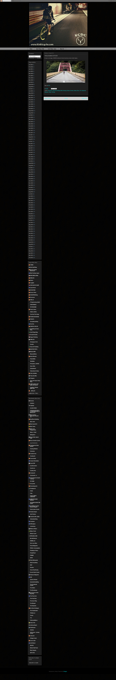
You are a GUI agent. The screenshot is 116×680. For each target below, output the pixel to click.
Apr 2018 (31, 121)
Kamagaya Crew (34, 341)
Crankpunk (32, 456)
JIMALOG (32, 339)
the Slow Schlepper (34, 608)
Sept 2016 (31, 163)
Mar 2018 (31, 123)
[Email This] (51, 88)
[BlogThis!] (52, 88)
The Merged (33, 603)
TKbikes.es (32, 613)
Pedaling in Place (34, 550)
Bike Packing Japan (34, 273)
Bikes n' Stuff (33, 432)
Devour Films (33, 292)
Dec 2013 (31, 235)
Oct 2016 (31, 161)
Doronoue (32, 297)
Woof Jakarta (33, 650)
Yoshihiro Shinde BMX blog (34, 388)
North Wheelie (33, 356)
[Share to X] (53, 88)
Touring (53, 92)
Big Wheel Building (34, 419)
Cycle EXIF (32, 463)
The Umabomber (34, 610)
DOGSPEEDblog (34, 294)
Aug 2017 (31, 139)
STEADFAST (33, 368)
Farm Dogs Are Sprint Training (35, 478)
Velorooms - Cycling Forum (34, 633)
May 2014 (31, 224)
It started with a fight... (35, 516)
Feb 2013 (31, 257)
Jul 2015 (31, 193)
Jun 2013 (31, 248)
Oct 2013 (31, 240)
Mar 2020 (31, 73)
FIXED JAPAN (33, 311)
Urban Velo (32, 622)
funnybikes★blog (34, 321)
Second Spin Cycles (34, 572)
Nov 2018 (31, 106)
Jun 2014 (31, 222)
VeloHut (32, 629)
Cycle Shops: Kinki (40, 49)
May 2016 (31, 172)
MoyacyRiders (33, 354)
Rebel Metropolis (34, 560)
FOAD (31, 490)
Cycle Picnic (33, 287)
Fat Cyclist (32, 483)
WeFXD (32, 645)
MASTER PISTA (33, 349)
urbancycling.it (33, 625)
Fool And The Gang (34, 314)
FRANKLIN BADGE (34, 316)
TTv (31, 617)
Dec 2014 (31, 209)
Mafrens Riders (33, 528)
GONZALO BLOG (34, 326)
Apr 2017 (31, 147)
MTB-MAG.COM (33, 535)
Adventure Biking (56, 90)
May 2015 (31, 198)
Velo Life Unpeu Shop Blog (35, 381)
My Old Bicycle (33, 538)
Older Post (84, 98)
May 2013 (31, 250)
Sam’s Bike (32, 366)
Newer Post (48, 98)
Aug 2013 (31, 244)
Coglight (32, 282)
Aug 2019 (31, 86)
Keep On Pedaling (34, 346)
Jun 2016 (31, 169)
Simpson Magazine (34, 574)
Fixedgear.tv (33, 488)
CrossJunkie (33, 458)
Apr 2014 (31, 226)
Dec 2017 (31, 130)
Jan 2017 (31, 154)
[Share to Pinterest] (56, 88)
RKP (31, 565)
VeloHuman (32, 627)
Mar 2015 (31, 202)
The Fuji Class (33, 598)
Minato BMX (33, 351)
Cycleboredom (33, 465)
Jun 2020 (31, 71)
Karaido (32, 344)
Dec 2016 (31, 156)
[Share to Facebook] (55, 88)
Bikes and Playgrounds (33, 429)
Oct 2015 (31, 187)
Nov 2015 (31, 185)
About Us (62, 49)
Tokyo (50, 92)
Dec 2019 (31, 77)
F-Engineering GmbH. (35, 302)
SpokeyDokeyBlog (34, 582)
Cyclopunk (32, 473)
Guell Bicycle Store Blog (34, 329)
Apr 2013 (31, 253)
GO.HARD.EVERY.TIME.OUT (35, 503)
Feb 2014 (31, 231)
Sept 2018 (31, 110)
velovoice (32, 635)
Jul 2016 (31, 167)
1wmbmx (32, 403)
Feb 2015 (31, 204)
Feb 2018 (31, 126)
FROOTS (32, 319)
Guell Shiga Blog (34, 332)
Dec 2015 (31, 183)
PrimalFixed (33, 552)
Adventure (50, 90)
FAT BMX (32, 481)
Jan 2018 (31, 128)
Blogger (65, 671)
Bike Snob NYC (33, 424)
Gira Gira (32, 323)
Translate (39, 57)
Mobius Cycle (33, 533)
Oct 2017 (31, 134)
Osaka (75, 90)
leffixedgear (32, 523)
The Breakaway (33, 590)
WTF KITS (32, 652)
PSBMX (32, 555)
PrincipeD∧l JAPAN (34, 363)
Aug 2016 (31, 165)
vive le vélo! (32, 640)
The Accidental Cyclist (33, 585)
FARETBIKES (33, 304)
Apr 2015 (31, 200)
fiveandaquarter (33, 486)
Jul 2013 (31, 246)
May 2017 (31, 145)
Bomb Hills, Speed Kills (34, 438)
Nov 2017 (31, 132)
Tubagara (32, 378)
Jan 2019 (31, 101)
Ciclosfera (32, 451)
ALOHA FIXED (33, 408)
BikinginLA (32, 434)
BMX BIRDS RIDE (34, 275)
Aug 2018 (31, 112)
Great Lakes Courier (34, 509)
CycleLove (32, 468)
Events (71, 90)
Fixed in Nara (33, 309)
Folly (31, 493)
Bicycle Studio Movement (33, 270)
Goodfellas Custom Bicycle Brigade (34, 506)
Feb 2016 (31, 178)
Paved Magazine (34, 545)
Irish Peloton (33, 514)
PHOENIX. (32, 361)
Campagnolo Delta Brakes (34, 446)
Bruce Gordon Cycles (35, 440)
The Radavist (33, 605)
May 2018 (31, 119)
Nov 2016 (31, 158)
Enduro (68, 90)
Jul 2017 (31, 141)
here (49, 85)
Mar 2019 (31, 97)
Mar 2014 (31, 229)
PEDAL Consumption (35, 548)
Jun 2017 (31, 143)
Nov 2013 (31, 237)
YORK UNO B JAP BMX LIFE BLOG (34, 385)
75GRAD (32, 405)
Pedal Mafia (32, 358)
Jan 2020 (31, 75)
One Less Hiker (33, 543)
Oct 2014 (31, 213)
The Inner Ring (33, 600)
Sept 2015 (31, 189)
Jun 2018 (31, 117)
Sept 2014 (31, 215)
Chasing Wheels (34, 448)
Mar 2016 (31, 176)
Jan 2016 (31, 180)
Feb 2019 (31, 99)
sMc (31, 577)
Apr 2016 (31, 174)
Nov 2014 (31, 211)
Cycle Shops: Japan (52, 49)
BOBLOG (32, 277)
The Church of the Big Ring (34, 593)
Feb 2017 (31, 152)
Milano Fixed (33, 531)
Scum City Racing (34, 569)
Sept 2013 (31, 242)
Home (31, 49)
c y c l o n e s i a (33, 442)
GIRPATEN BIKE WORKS (34, 500)
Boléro (31, 280)
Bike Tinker (32, 426)
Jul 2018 (31, 115)
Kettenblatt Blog (34, 519)
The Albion (32, 587)
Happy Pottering (34, 337)
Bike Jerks (32, 421)
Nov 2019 (31, 80)
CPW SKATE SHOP (34, 285)
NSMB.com (32, 540)
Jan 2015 (31, 207)
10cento (32, 400)
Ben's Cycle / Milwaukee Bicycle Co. (34, 415)
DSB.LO (32, 299)
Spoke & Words (33, 579)
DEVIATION (32, 290)
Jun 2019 (31, 90)
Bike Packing (63, 90)
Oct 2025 (31, 64)
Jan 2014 (31, 233)
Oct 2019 (31, 82)
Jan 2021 (31, 69)
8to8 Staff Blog (33, 267)
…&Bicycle (32, 390)
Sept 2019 (31, 84)
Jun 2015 (31, 196)
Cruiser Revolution (34, 460)
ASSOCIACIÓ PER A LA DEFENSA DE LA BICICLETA (34, 411)
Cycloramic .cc (33, 475)
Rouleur (32, 567)
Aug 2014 (31, 218)
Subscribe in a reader (33, 662)
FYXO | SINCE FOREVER (33, 496)
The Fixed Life (33, 596)
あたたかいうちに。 (34, 393)
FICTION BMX (33, 307)
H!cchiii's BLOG (33, 334)
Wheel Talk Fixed (34, 647)
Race (78, 90)
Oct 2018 (31, 108)
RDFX (31, 557)
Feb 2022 (31, 66)
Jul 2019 (31, 88)
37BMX (31, 264)
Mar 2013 (31, 255)
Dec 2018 (31, 104)
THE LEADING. (33, 373)
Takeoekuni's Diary (34, 370)
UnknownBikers (33, 620)
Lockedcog (32, 526)
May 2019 (31, 93)
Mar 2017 (31, 150)
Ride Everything (33, 562)
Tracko (31, 615)
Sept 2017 (31, 137)
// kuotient (32, 521)
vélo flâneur (32, 643)
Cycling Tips (33, 470)
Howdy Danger (33, 511)
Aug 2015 (31, 191)
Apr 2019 (31, 95)
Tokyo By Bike (33, 375)
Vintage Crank (33, 638)
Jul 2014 (31, 220)
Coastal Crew (33, 453)
